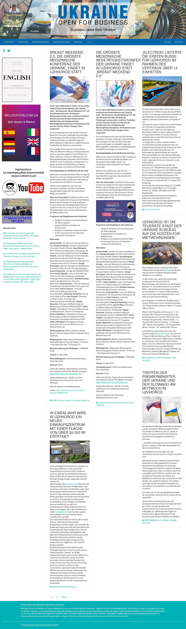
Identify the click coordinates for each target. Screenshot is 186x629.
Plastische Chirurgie (73, 400)
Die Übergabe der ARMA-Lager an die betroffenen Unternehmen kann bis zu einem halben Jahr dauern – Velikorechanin (21, 246)
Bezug (146, 358)
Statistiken (23, 42)
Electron (147, 210)
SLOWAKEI (164, 520)
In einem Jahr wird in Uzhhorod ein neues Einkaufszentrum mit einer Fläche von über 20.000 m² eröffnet (68, 424)
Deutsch (178, 42)
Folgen (167, 42)
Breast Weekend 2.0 (106, 403)
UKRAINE (172, 520)
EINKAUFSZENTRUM (60, 587)
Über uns (78, 42)
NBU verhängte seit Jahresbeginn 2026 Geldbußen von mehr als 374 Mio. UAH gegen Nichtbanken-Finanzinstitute (21, 235)
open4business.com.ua (31, 625)
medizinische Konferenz (124, 403)
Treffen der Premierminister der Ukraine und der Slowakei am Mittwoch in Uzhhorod (158, 382)
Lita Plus (60, 400)
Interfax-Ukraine (51, 625)
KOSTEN (153, 358)
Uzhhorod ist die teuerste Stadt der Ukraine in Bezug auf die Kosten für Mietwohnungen (162, 229)
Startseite (9, 42)
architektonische (72, 484)
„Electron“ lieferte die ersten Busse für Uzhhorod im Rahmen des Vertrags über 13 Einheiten (162, 62)
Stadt (169, 270)
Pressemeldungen (40, 42)
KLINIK (54, 400)
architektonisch (61, 512)
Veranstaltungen (61, 42)
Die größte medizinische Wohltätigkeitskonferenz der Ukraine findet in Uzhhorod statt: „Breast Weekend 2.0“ (122, 64)
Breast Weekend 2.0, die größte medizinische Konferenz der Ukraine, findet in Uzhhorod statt (67, 62)
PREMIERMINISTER (151, 520)
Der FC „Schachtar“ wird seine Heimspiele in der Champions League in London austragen (22, 255)
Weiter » (64, 597)
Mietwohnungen (163, 334)
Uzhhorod (85, 400)
